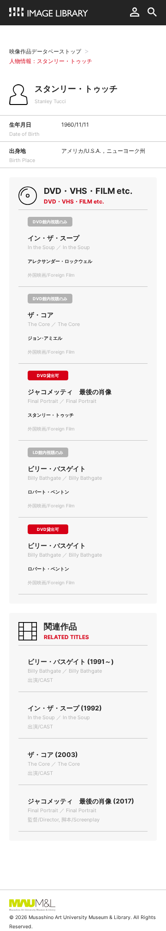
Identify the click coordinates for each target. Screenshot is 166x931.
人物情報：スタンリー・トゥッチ (50, 61)
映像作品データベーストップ (45, 51)
